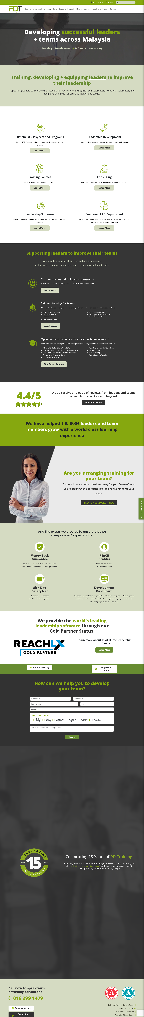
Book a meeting (41, 667)
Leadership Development (42, 9)
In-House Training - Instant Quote (121, 1005)
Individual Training (38, 720)
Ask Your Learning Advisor (141, 508)
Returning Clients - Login (124, 1015)
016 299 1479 (98, 2)
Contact (113, 9)
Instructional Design (74, 9)
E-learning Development (96, 720)
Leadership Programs (72, 720)
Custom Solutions (59, 9)
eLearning (87, 9)
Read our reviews (93, 402)
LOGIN (110, 2)
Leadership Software (100, 9)
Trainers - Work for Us (125, 1008)
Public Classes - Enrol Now (124, 1012)
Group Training (48, 720)
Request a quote (106, 669)
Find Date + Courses (54, 364)
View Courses (50, 326)
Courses (28, 9)
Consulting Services (84, 720)
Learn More (40, 150)
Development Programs (59, 720)
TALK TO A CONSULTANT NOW (99, 502)
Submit (72, 737)
